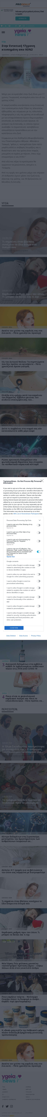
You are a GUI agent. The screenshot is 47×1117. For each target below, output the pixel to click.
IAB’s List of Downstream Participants (26, 514)
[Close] (43, 481)
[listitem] (23, 520)
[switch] (38, 525)
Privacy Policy (36, 636)
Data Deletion (11, 636)
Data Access (23, 636)
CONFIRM (14, 628)
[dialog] (23, 558)
